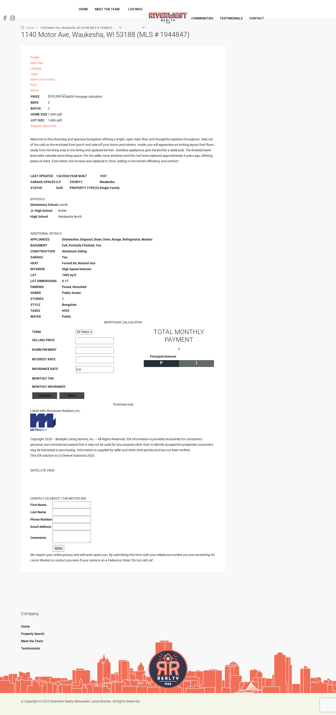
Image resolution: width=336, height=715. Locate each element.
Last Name (38, 512)
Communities (202, 18)
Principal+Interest (163, 356)
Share (34, 90)
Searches (36, 63)
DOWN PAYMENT (44, 349)
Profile (34, 57)
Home (83, 9)
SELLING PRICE (43, 340)
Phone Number (41, 519)
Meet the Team (107, 9)
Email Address (40, 527)
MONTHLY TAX (43, 378)
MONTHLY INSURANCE (48, 386)
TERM (36, 332)
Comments (38, 538)
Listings (135, 9)
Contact (256, 18)
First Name (38, 505)
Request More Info (43, 126)
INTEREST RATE (44, 359)
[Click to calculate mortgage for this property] (82, 96)
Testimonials (231, 18)
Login (34, 74)
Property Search (32, 634)
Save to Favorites (42, 79)
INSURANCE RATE (45, 369)
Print (33, 85)
